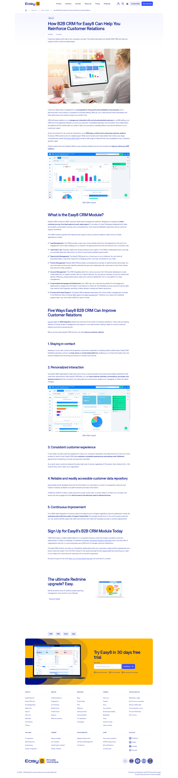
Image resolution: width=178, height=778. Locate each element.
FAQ (78, 705)
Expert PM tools (30, 701)
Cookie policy (107, 748)
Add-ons (28, 715)
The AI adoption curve (136, 708)
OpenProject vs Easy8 (58, 745)
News (50, 18)
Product (58, 4)
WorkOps (28, 718)
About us (106, 698)
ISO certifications (108, 745)
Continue (127, 666)
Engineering (29, 745)
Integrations (55, 701)
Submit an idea (107, 722)
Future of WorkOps (135, 711)
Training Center (82, 711)
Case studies (81, 701)
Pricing (97, 4)
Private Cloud (55, 711)
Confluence (80, 745)
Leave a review (107, 725)
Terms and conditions (109, 738)
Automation (29, 722)
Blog (78, 698)
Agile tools (28, 708)
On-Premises (55, 705)
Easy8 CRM (52, 485)
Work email (97, 662)
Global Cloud (55, 708)
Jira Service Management (85, 742)
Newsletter (106, 715)
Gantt (79, 295)
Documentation (82, 715)
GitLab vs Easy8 (56, 748)
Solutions (68, 4)
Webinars (80, 708)
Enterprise (107, 4)
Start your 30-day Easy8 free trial (80, 558)
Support (53, 715)
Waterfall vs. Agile (134, 698)
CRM (50, 634)
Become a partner (56, 718)
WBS (74, 295)
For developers (81, 718)
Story (104, 705)
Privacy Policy (139, 774)
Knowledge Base (30, 705)
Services (78, 4)
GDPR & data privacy (109, 742)
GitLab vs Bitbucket (135, 705)
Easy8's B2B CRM (72, 138)
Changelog (80, 722)
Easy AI (27, 711)
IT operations (29, 738)
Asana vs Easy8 (56, 738)
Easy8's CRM (52, 322)
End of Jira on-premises (136, 701)
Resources (88, 4)
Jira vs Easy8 (55, 742)
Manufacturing (30, 742)
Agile (73, 634)
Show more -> (133, 715)
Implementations (56, 698)
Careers (105, 701)
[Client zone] (118, 4)
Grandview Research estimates (101, 540)
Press (104, 718)
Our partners (107, 708)
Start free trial (147, 4)
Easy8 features (29, 698)
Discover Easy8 (54, 599)
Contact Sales (135, 4)
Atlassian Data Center (83, 738)
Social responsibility (109, 711)
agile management (91, 295)
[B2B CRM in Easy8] (89, 175)
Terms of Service (151, 774)
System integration (31, 748)
